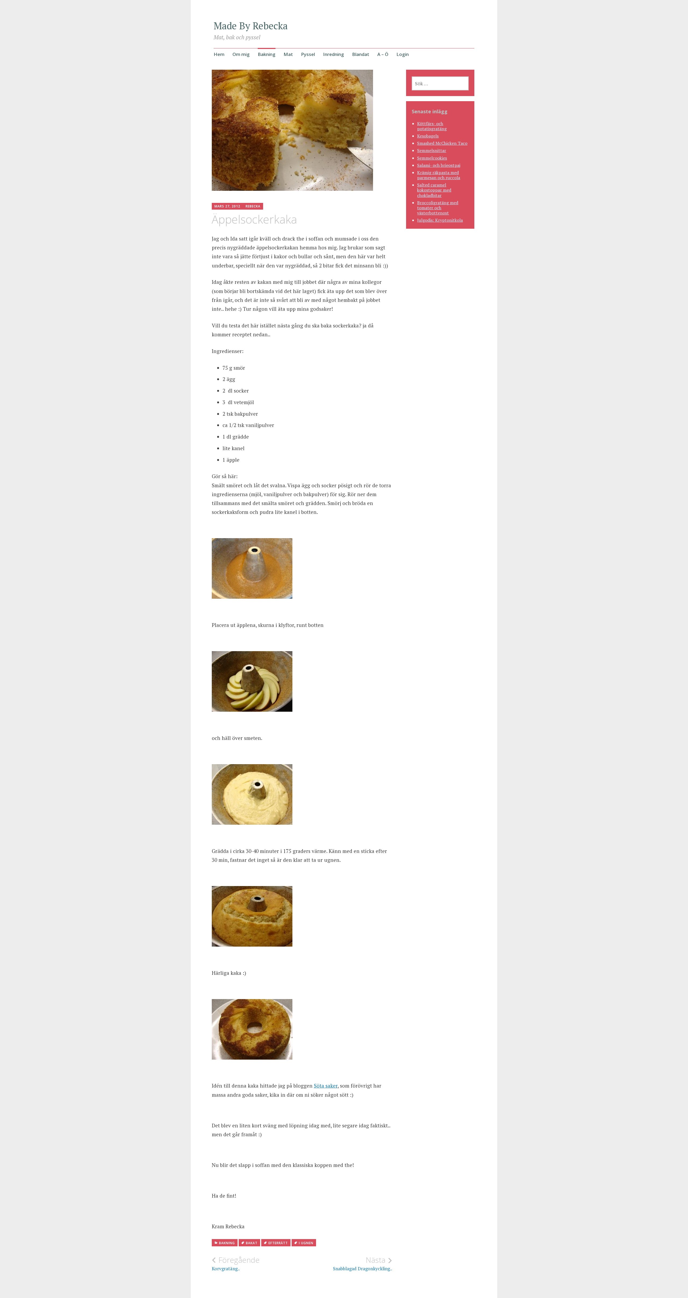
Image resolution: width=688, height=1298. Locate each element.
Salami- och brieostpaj (438, 165)
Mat (288, 54)
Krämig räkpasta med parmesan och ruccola (438, 175)
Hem (219, 54)
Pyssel (308, 54)
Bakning (266, 54)
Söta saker (326, 1085)
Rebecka (253, 206)
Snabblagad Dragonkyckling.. (362, 1263)
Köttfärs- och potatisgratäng (432, 126)
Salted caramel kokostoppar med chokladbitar (434, 190)
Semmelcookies (432, 158)
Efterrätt (278, 1243)
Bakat (251, 1243)
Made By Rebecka (251, 25)
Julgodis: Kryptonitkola (440, 220)
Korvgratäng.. (236, 1263)
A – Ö (382, 54)
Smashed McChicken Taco (442, 143)
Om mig (241, 54)
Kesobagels (428, 136)
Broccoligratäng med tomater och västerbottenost (437, 208)
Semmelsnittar (431, 150)
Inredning (333, 54)
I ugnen (306, 1243)
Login (402, 54)
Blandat (360, 54)
